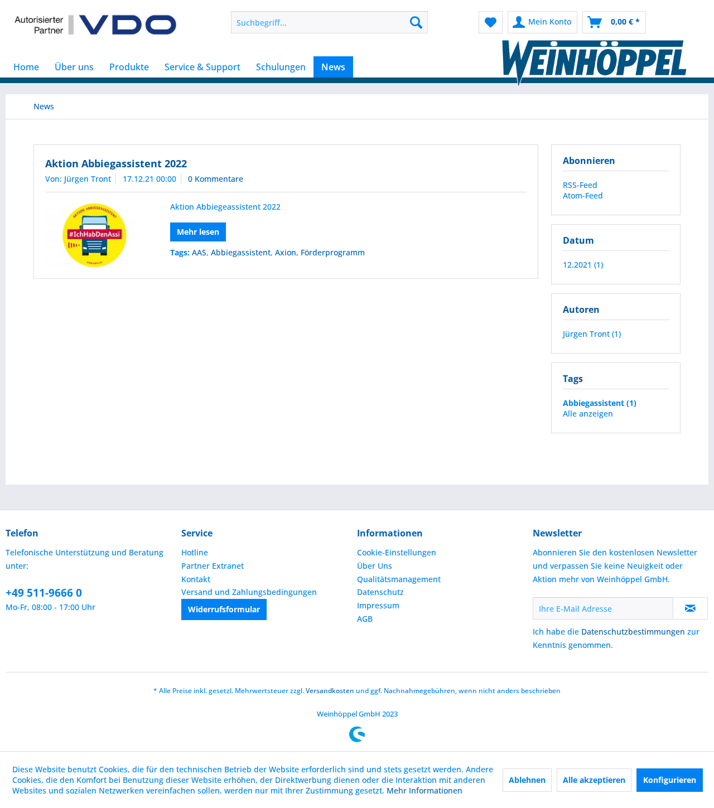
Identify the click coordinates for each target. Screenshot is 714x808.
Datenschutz (380, 592)
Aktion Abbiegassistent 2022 (116, 163)
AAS (199, 252)
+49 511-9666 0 (44, 593)
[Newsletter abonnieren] (690, 608)
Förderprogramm (333, 252)
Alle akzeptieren (594, 780)
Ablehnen (527, 780)
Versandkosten (330, 690)
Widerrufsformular (224, 609)
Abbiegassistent (241, 252)
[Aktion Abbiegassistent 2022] (93, 235)
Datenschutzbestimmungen (633, 631)
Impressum (378, 605)
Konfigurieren (669, 780)
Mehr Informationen (424, 790)
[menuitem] (329, 22)
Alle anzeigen (588, 413)
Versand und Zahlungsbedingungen (249, 592)
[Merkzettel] (491, 22)
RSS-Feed (580, 185)
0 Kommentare (215, 178)
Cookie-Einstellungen (396, 552)
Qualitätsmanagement (399, 579)
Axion (285, 252)
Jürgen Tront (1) (592, 333)
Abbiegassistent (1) (599, 403)
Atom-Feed (583, 195)
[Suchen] (416, 22)
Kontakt (195, 579)
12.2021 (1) (583, 264)
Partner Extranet (212, 565)
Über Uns (374, 565)
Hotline (194, 552)
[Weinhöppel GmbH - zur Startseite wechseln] (95, 25)
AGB (365, 618)
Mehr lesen (198, 231)
